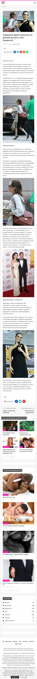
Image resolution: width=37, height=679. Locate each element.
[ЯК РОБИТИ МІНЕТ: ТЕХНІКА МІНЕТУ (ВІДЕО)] (18, 542)
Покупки (22, 430)
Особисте (5, 494)
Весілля (7, 602)
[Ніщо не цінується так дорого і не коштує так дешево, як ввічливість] (18, 570)
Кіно (4, 430)
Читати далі (23, 677)
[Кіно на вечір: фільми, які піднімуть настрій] (27, 442)
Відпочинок (6, 446)
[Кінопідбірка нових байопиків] (10, 426)
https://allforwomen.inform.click (23, 656)
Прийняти (15, 677)
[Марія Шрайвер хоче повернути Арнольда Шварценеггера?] (10, 442)
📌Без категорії (9, 620)
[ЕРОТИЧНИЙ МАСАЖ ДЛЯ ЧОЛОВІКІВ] (18, 513)
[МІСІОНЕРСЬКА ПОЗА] (18, 484)
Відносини (8, 605)
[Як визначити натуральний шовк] (27, 426)
